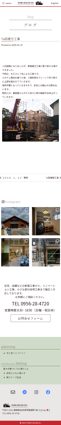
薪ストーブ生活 (13, 377)
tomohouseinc (14, 210)
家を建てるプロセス (16, 353)
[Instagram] (26, 232)
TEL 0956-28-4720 (30, 303)
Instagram (12, 202)
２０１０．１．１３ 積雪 (15, 177)
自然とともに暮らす (16, 372)
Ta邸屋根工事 (52, 177)
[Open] (15, 221)
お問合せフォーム (30, 318)
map (44, 409)
